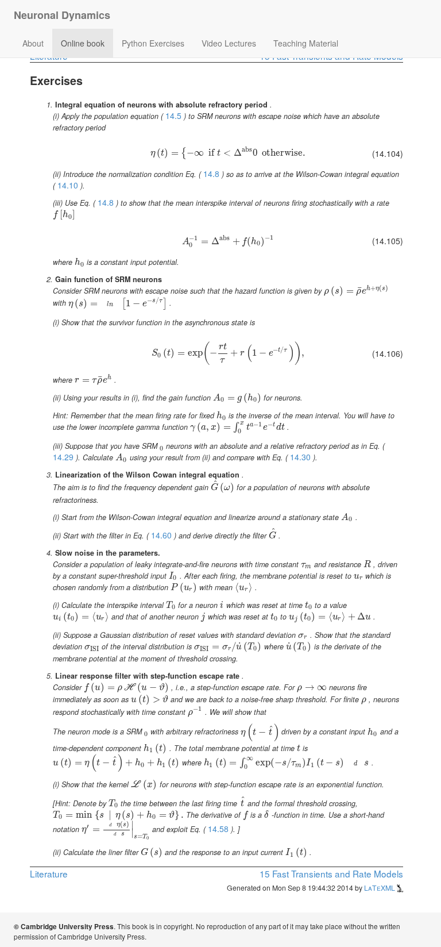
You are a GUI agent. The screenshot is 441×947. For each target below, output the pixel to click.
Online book (83, 43)
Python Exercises (153, 43)
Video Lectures (229, 43)
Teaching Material (305, 43)
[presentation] (227, 152)
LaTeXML (380, 887)
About (33, 43)
